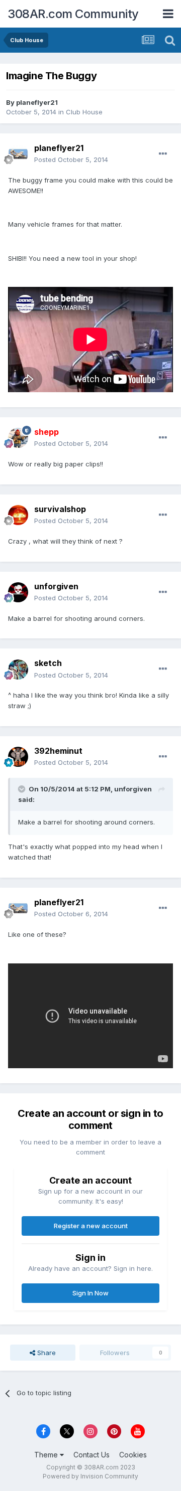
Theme (47, 1454)
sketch (48, 663)
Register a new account (91, 1226)
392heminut (58, 751)
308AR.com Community (73, 14)
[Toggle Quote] (22, 789)
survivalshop (60, 509)
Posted (71, 159)
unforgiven (56, 586)
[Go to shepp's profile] (18, 438)
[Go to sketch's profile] (18, 669)
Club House (84, 112)
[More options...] (163, 154)
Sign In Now (90, 1293)
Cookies (133, 1454)
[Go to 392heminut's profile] (18, 757)
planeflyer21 (37, 102)
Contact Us (91, 1454)
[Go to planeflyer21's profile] (18, 154)
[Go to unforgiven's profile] (18, 592)
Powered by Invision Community (90, 1476)
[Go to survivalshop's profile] (18, 515)
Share (45, 1353)
